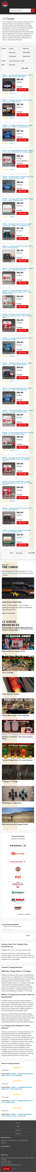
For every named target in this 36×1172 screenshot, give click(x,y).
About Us (18, 1130)
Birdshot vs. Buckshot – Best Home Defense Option (17, 738)
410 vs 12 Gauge (7, 673)
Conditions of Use (23, 1140)
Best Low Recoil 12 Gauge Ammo (13, 651)
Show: (3, 64)
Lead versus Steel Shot (11, 602)
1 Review (11, 118)
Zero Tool (18, 1123)
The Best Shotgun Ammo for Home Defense (17, 760)
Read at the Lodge (8, 613)
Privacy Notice (13, 1140)
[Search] (33, 10)
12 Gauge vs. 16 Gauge (10, 781)
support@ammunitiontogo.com (13, 1165)
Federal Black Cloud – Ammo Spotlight (15, 715)
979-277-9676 (7, 1161)
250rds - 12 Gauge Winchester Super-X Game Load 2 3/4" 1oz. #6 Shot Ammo (17, 1074)
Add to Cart (22, 89)
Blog (18, 1126)
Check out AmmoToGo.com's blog (17, 572)
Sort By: (3, 61)
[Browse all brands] (32, 914)
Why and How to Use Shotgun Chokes (15, 824)
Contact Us (18, 1133)
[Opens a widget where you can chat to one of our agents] (6, 1169)
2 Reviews (12, 93)
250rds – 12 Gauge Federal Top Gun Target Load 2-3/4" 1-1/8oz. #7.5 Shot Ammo (16, 1115)
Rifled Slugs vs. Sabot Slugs (11, 803)
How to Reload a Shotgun (10, 694)
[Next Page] (34, 68)
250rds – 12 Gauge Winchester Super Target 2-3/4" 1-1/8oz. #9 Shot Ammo (16, 1088)
